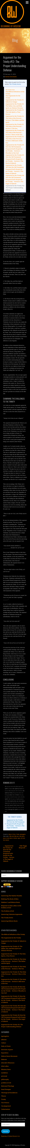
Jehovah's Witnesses (7, 1063)
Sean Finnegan (6, 1089)
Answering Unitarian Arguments (11, 914)
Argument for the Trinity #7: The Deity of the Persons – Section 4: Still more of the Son (13, 981)
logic (19, 838)
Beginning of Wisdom (11, 26)
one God (23, 838)
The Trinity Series (15, 84)
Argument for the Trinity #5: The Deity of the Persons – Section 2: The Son (15, 126)
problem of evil (6, 1083)
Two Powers (5, 1102)
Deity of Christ (12, 834)
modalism (4, 1073)
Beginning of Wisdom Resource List (10, 1136)
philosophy (5, 1079)
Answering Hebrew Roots (9, 921)
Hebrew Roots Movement (9, 1056)
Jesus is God (6, 838)
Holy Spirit (21, 836)
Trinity (17, 834)
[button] (27, 2)
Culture (3, 1043)
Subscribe (5, 1131)
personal (4, 1076)
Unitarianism (5, 1109)
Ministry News (6, 1069)
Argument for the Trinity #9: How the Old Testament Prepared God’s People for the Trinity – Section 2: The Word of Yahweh (15, 159)
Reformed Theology (7, 1086)
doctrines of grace (7, 1049)
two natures (6, 840)
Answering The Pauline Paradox (11, 896)
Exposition (4, 1053)
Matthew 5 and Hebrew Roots (10, 902)
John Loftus (5, 1066)
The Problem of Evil (7, 911)
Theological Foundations (9, 1092)
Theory (3, 1096)
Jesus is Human (13, 838)
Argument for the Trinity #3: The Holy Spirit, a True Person (15, 112)
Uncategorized (6, 1106)
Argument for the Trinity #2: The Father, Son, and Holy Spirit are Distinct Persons (15, 106)
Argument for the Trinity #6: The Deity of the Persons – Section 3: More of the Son (15, 132)
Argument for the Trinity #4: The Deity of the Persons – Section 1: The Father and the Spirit (13, 961)
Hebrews (4, 1059)
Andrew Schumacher (11, 76)
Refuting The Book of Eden (9, 899)
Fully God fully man (14, 836)
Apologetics (23, 834)
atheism (3, 1039)
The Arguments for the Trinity (11, 938)
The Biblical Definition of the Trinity (13, 934)
